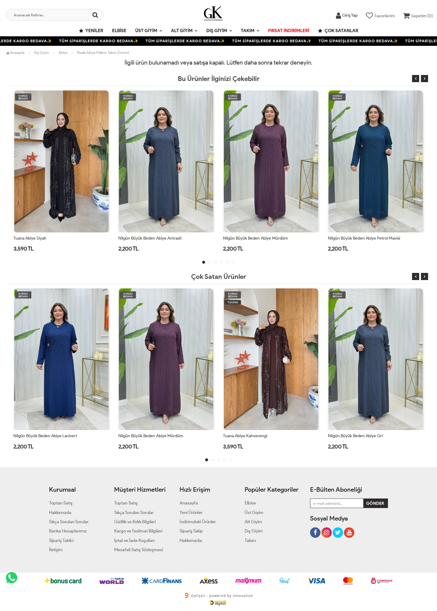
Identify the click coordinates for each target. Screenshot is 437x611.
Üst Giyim (146, 30)
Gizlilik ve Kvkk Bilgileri (135, 521)
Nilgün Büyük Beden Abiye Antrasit (45, 238)
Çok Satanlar (341, 30)
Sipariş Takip (191, 531)
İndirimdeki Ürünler (198, 521)
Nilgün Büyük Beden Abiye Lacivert (360, 238)
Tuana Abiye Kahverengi (140, 435)
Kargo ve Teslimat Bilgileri (138, 531)
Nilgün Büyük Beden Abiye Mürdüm (150, 238)
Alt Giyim (182, 30)
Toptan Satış (61, 503)
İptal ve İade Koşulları (134, 540)
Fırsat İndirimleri (288, 30)
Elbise (119, 30)
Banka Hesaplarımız (68, 531)
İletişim (56, 549)
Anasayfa (16, 52)
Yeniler (94, 30)
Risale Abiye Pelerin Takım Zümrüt (103, 52)
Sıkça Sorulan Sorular (69, 521)
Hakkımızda (60, 512)
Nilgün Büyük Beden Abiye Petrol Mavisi (259, 238)
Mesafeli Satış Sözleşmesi (138, 549)
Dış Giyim (216, 30)
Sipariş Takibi (61, 540)
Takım (247, 30)
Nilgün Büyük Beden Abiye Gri (250, 435)
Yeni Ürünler (191, 512)
